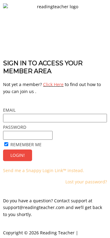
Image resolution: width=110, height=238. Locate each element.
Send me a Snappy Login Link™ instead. (43, 170)
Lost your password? (86, 182)
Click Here (53, 84)
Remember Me (26, 144)
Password (14, 127)
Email (9, 110)
